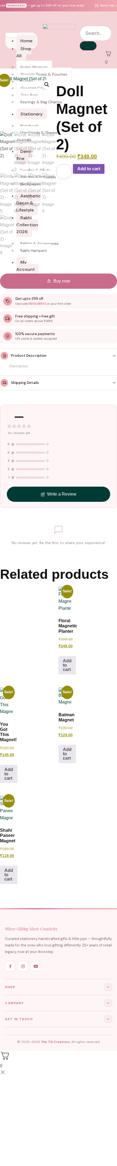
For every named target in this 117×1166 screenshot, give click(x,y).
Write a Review (61, 494)
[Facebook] (10, 966)
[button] (47, 84)
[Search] (88, 45)
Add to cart (88, 168)
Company (14, 1003)
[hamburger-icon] (11, 35)
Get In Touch (19, 1019)
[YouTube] (35, 966)
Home (26, 41)
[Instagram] (23, 966)
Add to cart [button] (67, 665)
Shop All (23, 52)
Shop (10, 987)
